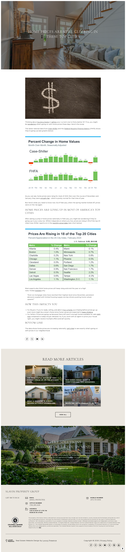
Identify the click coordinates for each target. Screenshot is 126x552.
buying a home (43, 122)
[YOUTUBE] (105, 545)
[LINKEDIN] (100, 545)
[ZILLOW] (118, 545)
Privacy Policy (106, 541)
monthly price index (60, 223)
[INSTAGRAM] (95, 545)
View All (63, 414)
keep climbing (87, 312)
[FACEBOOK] (91, 545)
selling (53, 122)
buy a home (68, 310)
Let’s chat (70, 328)
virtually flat (45, 198)
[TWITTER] (109, 545)
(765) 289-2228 (35, 505)
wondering (32, 124)
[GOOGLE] (114, 545)
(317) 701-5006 (95, 499)
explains (38, 290)
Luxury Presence (50, 541)
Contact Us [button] (63, 468)
